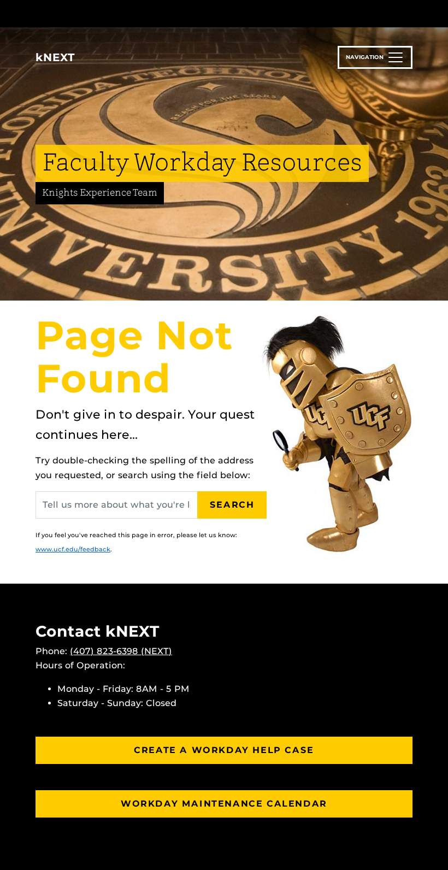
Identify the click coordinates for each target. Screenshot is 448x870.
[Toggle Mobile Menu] (410, 13)
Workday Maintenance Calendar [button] (224, 803)
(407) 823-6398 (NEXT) (121, 651)
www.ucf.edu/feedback (73, 549)
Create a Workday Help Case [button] (224, 750)
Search (232, 504)
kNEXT (55, 57)
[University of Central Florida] (108, 13)
